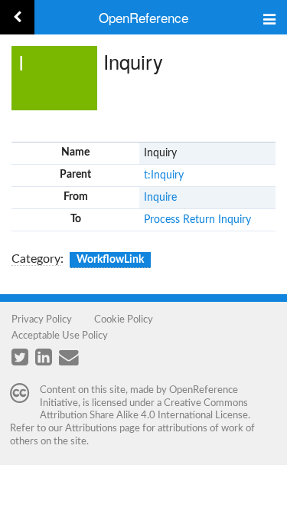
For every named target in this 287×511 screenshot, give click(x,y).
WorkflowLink (110, 259)
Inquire (160, 197)
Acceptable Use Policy (59, 335)
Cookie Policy (123, 319)
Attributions (91, 428)
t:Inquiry (164, 175)
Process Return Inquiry (197, 220)
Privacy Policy (41, 319)
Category (35, 259)
